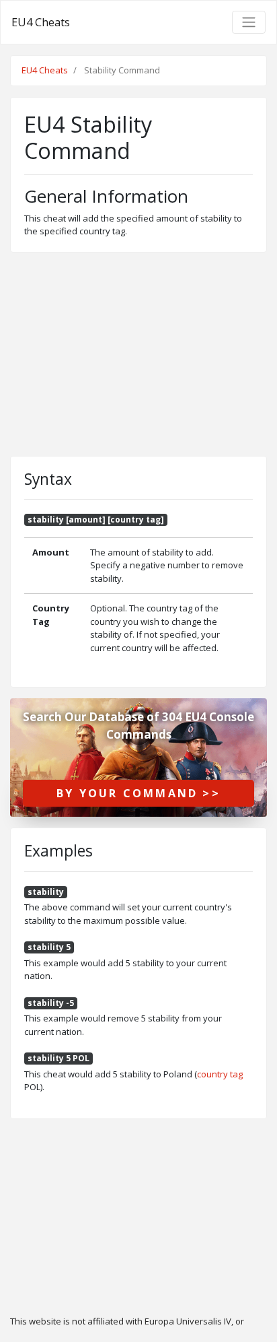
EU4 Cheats (40, 22)
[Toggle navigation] (249, 22)
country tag (220, 1074)
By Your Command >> (138, 793)
